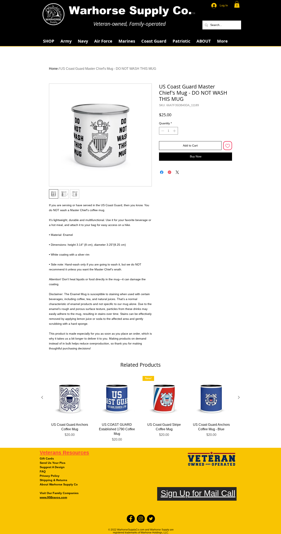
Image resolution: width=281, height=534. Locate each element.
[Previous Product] (42, 397)
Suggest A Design (52, 467)
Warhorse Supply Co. (130, 10)
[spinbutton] (168, 130)
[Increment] (174, 130)
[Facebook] (131, 519)
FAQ (43, 471)
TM (193, 13)
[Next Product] (238, 397)
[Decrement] (162, 130)
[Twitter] (151, 519)
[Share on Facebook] (161, 172)
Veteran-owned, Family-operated (129, 23)
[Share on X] (177, 172)
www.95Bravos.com (53, 497)
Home (53, 68)
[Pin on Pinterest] (169, 172)
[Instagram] (141, 519)
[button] (237, 4)
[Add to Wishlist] (227, 145)
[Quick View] (69, 397)
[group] (140, 409)
